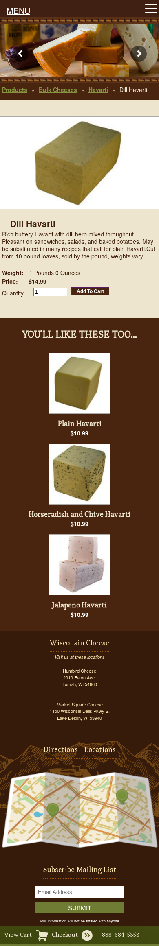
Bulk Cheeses (58, 89)
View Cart (18, 934)
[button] (151, 8)
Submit (79, 907)
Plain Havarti (80, 423)
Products (14, 89)
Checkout (65, 934)
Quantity (13, 293)
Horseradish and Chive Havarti (79, 514)
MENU (18, 10)
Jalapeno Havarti (79, 605)
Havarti (98, 89)
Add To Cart (90, 291)
